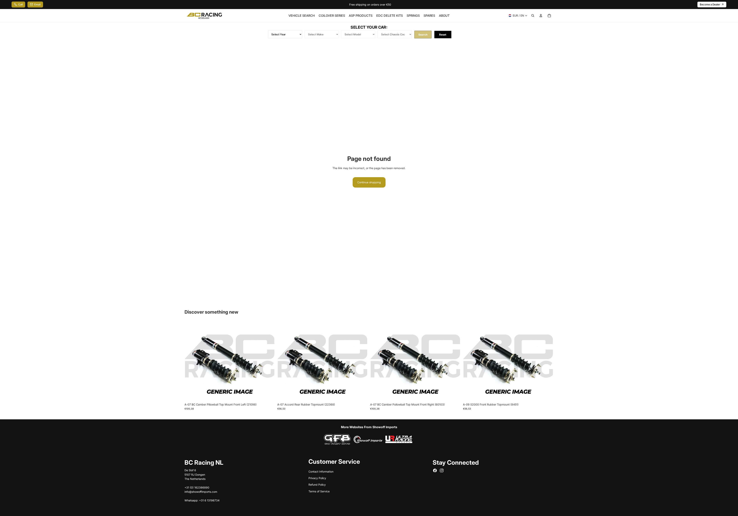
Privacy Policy (317, 477)
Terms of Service (319, 491)
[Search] (533, 15)
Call (20, 4)
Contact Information (320, 471)
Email (37, 4)
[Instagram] (441, 470)
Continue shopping (369, 182)
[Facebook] (435, 470)
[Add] (269, 394)
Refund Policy (317, 484)
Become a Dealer (710, 4)
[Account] (541, 15)
